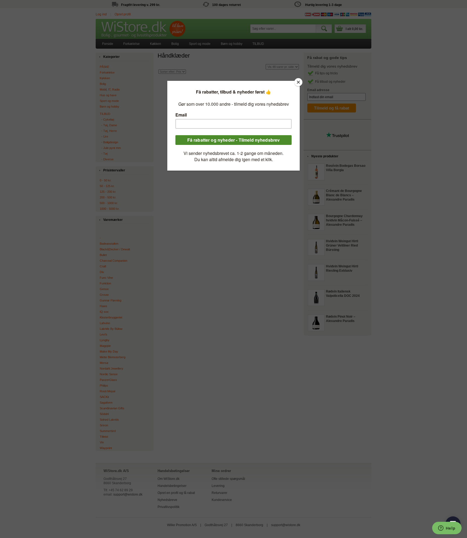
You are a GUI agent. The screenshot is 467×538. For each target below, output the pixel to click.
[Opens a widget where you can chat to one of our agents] (447, 528)
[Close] (298, 82)
